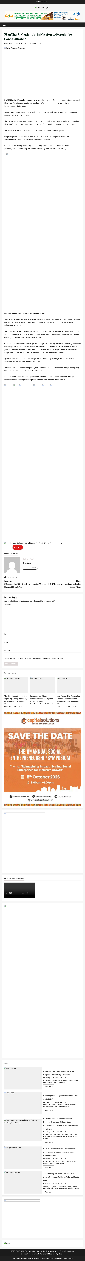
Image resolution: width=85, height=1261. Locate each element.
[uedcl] (7, 1243)
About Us (32, 1251)
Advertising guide (52, 1251)
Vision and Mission (47, 1254)
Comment (8, 605)
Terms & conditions (67, 1251)
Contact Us (41, 1251)
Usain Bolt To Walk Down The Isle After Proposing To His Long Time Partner (23, 1078)
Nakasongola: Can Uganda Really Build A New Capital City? (23, 1103)
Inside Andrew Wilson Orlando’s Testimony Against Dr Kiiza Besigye (41, 698)
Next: (61, 584)
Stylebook (59, 1254)
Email (6, 642)
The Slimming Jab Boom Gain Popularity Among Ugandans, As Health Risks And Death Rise (23, 1182)
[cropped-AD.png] (42, 16)
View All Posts (30, 568)
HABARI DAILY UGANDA (18, 1251)
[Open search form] (82, 25)
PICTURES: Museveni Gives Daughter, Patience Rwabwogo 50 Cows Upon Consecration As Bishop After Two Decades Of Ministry (23, 1130)
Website (7, 651)
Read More (49, 1086)
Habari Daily (8, 43)
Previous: (22, 584)
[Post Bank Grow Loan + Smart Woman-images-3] (22, 1218)
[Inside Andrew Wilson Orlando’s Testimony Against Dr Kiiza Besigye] (42, 685)
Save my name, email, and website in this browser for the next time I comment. (34, 659)
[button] (4, 24)
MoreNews (58, 1259)
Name (7, 634)
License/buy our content (30, 1254)
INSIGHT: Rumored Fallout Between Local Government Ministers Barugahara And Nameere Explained (23, 1157)
